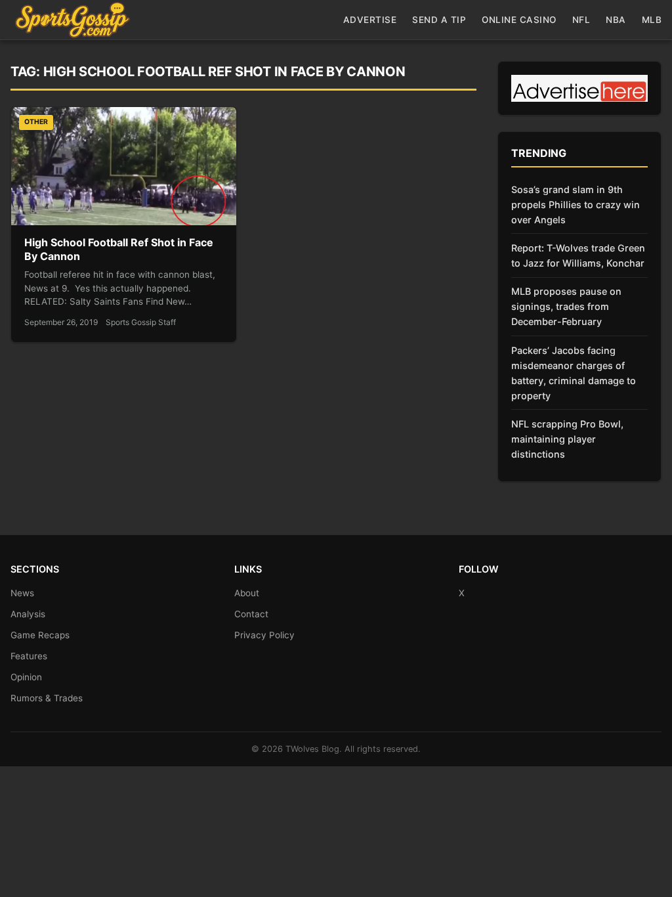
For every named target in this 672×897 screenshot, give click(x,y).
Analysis (27, 614)
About (246, 593)
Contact (251, 614)
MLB (652, 19)
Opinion (26, 677)
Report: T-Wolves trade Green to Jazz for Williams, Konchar (578, 255)
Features (28, 656)
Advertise (370, 19)
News (22, 593)
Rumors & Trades (46, 698)
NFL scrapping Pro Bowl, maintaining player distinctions (567, 439)
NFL (581, 19)
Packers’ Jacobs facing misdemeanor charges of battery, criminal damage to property (573, 373)
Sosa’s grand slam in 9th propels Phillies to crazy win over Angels (575, 204)
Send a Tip (439, 19)
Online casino (519, 19)
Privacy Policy (264, 635)
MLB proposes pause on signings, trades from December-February (566, 306)
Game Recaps (40, 635)
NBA (616, 19)
